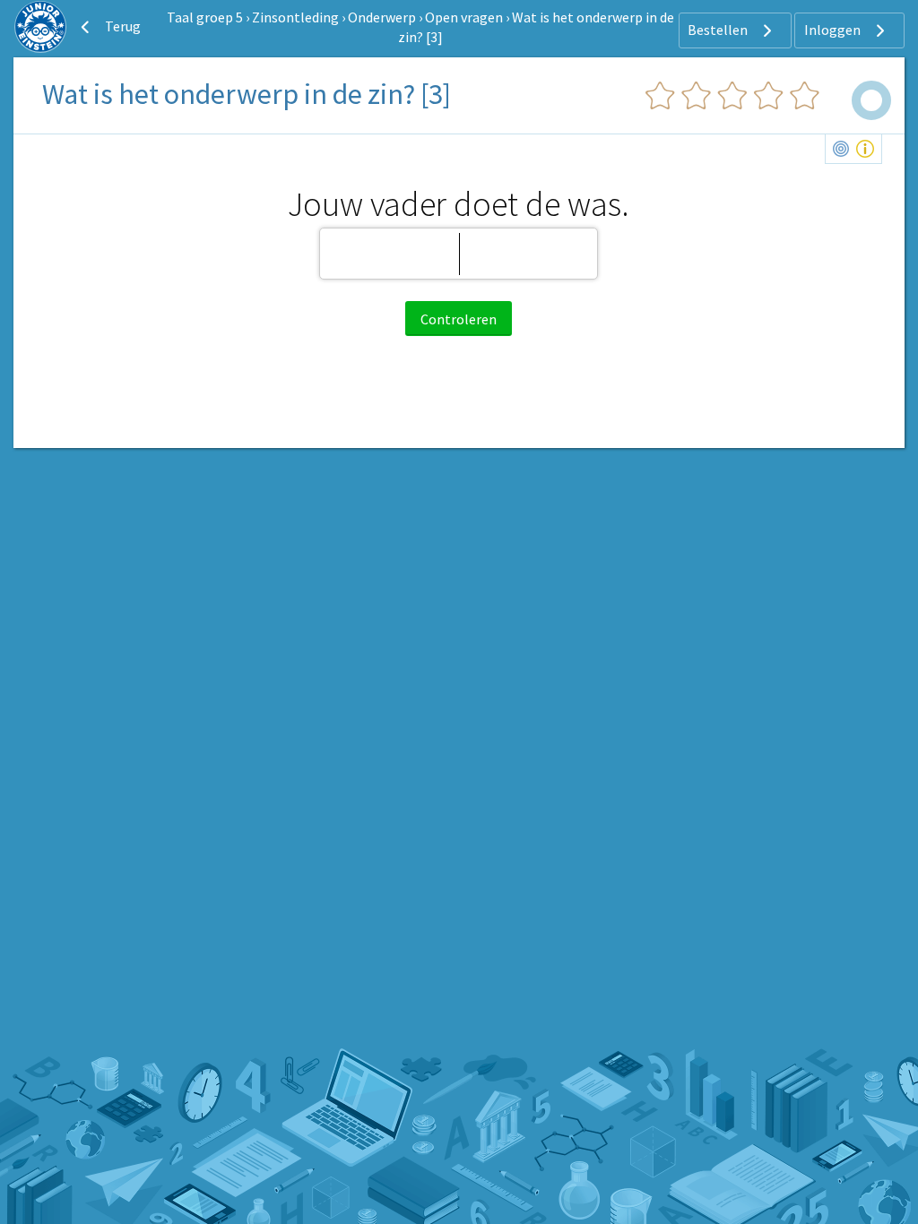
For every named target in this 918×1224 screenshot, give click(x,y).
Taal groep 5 (205, 17)
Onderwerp (382, 17)
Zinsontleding (295, 17)
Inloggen (833, 30)
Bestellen (719, 30)
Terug (121, 26)
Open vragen (464, 17)
